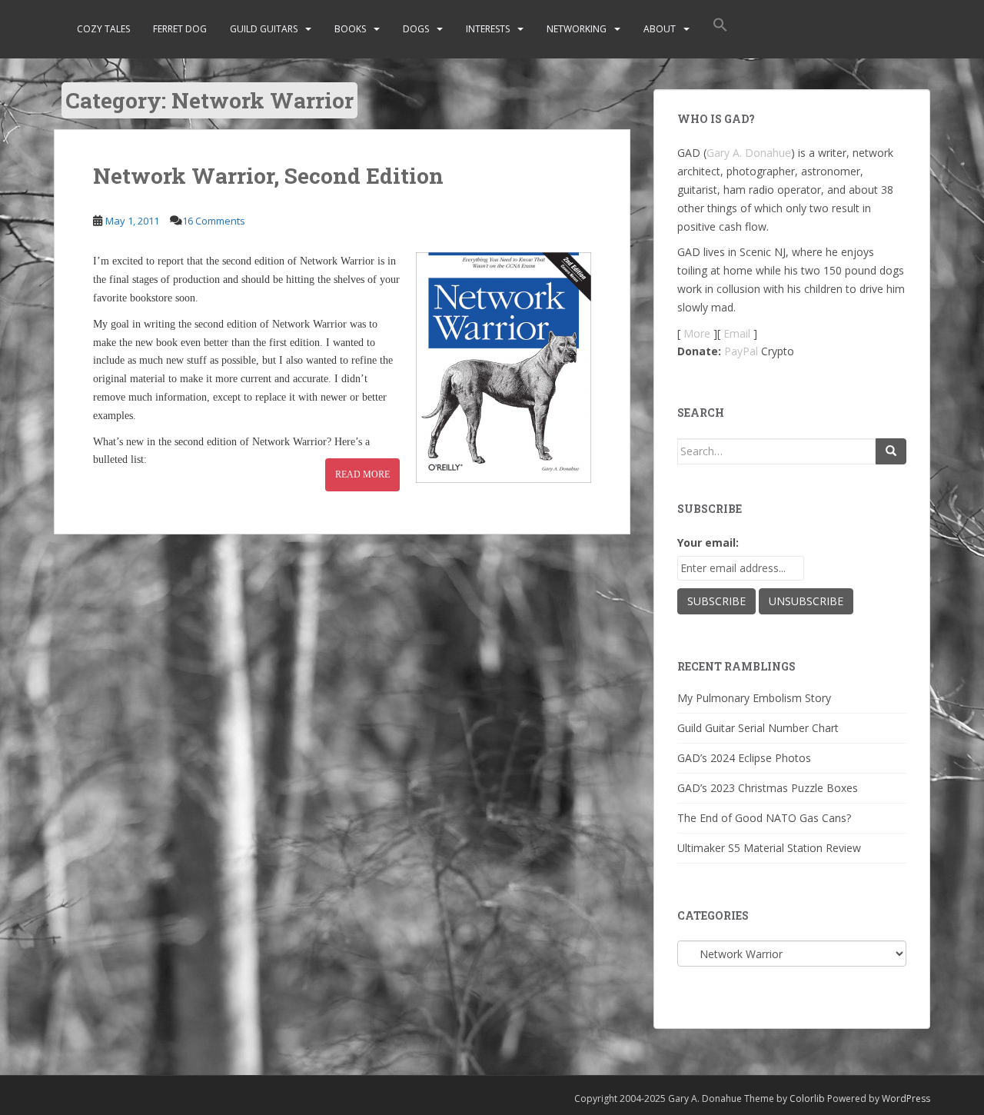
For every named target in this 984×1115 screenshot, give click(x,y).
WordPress (906, 1098)
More (696, 333)
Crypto (777, 351)
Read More (362, 474)
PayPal (741, 351)
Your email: (708, 542)
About (659, 28)
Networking (577, 28)
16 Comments (213, 221)
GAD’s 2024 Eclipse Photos (744, 758)
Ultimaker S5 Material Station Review (769, 847)
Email (736, 333)
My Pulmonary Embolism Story (754, 698)
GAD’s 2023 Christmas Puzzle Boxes (767, 787)
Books (350, 28)
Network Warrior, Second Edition (268, 175)
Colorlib (807, 1098)
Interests (488, 28)
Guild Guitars (264, 28)
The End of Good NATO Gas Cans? (764, 817)
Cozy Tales (103, 28)
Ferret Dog (180, 28)
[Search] (891, 451)
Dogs (416, 28)
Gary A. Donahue (748, 152)
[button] (720, 29)
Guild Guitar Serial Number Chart (758, 728)
